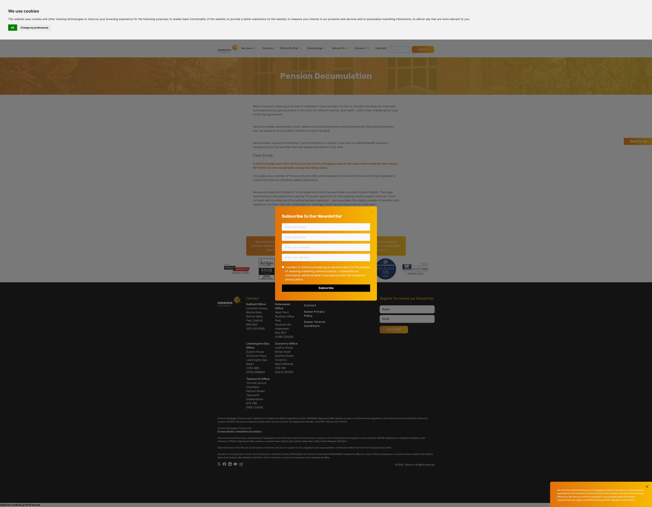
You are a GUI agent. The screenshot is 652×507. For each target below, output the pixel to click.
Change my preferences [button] (34, 27)
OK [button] (12, 27)
